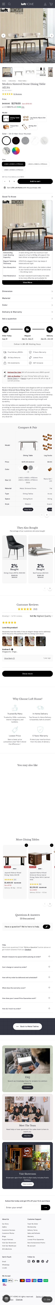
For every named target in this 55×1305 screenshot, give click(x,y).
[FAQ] (27, 1061)
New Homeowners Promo (36, 1243)
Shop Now (28, 509)
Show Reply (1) (9, 658)
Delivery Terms (32, 1230)
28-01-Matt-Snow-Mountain (6, 140)
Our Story (5, 1224)
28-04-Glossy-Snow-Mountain (35, 140)
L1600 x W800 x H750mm (37, 164)
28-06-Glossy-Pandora (6, 151)
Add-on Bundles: (14, 376)
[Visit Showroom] (27, 1157)
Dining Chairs (13, 378)
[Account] (45, 4)
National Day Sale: (14, 372)
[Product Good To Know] (27, 242)
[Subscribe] (45, 1207)
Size (4, 159)
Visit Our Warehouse (9, 1246)
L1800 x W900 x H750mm (13, 170)
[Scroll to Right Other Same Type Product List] (50, 904)
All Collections (7, 1249)
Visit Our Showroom (9, 1243)
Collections (12, 81)
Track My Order (33, 1224)
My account (31, 1246)
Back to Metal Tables (29, 1026)
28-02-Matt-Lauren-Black (16, 140)
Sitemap (19, 1299)
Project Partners (7, 1239)
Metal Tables (22, 81)
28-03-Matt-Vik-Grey (25, 140)
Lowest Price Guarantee (36, 1239)
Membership (32, 1227)
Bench (23, 378)
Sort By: (33, 616)
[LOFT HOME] (27, 4)
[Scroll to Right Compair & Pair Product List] (47, 515)
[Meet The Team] (27, 1109)
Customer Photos (8, 1233)
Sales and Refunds (34, 1233)
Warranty (31, 1236)
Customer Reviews (8, 1230)
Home (4, 81)
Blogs (4, 1236)
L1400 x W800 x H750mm (13, 164)
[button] (12, 649)
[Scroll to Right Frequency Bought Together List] (50, 588)
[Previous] (3, 35)
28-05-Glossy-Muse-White (44, 140)
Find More (27, 1087)
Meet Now (27, 1136)
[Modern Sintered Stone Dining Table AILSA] (28, 442)
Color (16, 134)
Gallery (4, 1227)
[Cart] (51, 4)
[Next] (52, 35)
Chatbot (28, 950)
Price (4, 99)
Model (4, 113)
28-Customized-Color (16, 151)
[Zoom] (27, 35)
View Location (27, 1184)
